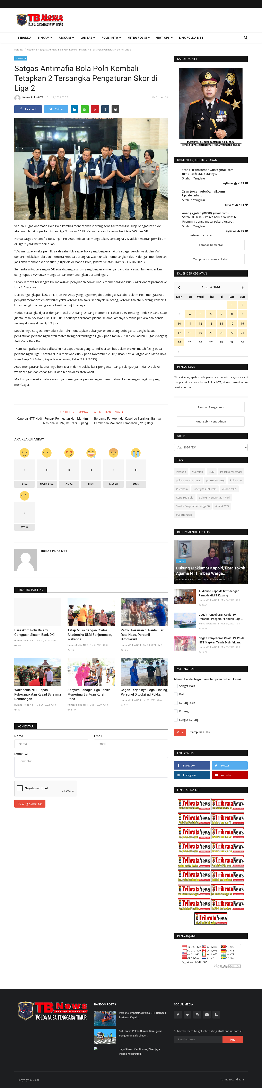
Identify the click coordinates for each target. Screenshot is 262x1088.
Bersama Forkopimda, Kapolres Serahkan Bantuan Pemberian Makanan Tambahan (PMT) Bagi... (128, 421)
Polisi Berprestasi (231, 472)
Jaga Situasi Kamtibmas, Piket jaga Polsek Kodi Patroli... (139, 1051)
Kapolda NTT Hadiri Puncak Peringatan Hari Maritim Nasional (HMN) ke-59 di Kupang (52, 421)
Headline (32, 49)
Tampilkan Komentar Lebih (210, 259)
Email (98, 736)
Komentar (25, 726)
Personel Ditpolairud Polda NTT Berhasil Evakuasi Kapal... (142, 1015)
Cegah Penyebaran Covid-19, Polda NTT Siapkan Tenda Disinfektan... (222, 640)
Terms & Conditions (232, 1079)
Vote (180, 732)
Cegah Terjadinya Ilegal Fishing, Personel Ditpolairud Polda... (144, 692)
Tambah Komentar (211, 245)
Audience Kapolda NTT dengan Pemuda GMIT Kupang (219, 593)
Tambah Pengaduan (211, 407)
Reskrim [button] (65, 37)
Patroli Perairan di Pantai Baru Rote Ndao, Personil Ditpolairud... (143, 634)
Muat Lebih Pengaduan (211, 421)
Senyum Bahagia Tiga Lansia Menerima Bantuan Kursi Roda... (89, 694)
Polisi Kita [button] (110, 37)
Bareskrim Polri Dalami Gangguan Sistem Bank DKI (34, 632)
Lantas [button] (86, 37)
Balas (230, 183)
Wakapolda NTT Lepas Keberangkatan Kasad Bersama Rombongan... (37, 694)
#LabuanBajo (184, 515)
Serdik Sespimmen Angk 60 (193, 506)
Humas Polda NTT (33, 97)
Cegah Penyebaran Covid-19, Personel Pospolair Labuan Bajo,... (221, 617)
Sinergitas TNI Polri (205, 489)
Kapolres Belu (184, 497)
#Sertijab (197, 472)
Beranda (24, 37)
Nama (18, 736)
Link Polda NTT (191, 37)
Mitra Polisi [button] (138, 37)
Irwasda (181, 472)
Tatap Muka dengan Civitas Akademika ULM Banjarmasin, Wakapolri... (90, 634)
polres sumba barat (188, 480)
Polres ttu (236, 480)
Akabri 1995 (229, 489)
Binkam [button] (44, 37)
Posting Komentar (30, 804)
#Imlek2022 (222, 506)
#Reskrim (182, 489)
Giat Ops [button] (163, 37)
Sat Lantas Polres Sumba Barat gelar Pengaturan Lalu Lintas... (140, 1033)
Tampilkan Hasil (200, 732)
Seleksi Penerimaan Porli (214, 497)
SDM (212, 472)
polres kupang (215, 480)
